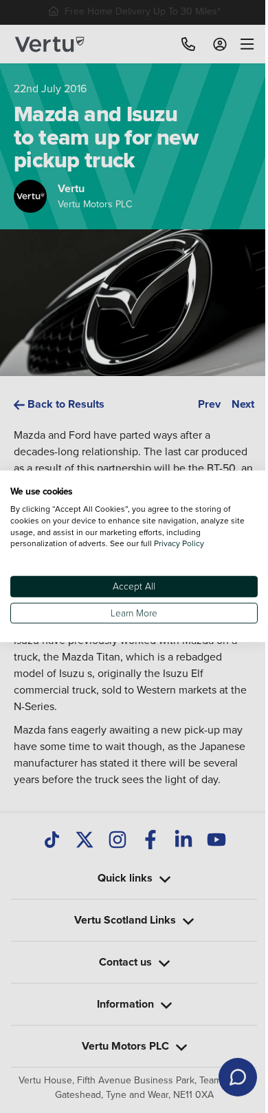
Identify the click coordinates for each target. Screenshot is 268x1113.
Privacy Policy (179, 544)
